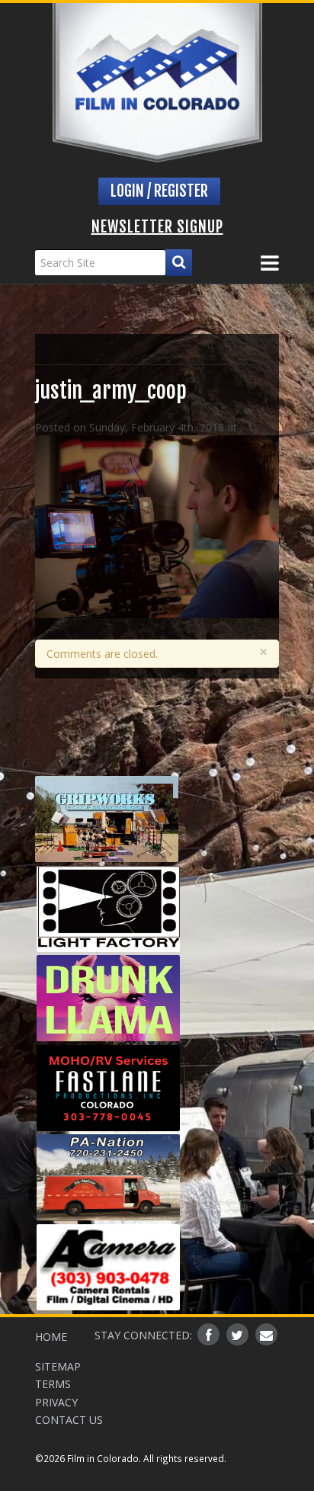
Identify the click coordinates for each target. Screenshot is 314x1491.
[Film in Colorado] (157, 82)
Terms (53, 1384)
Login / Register (159, 190)
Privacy (56, 1402)
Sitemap (58, 1366)
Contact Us (69, 1419)
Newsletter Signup (157, 226)
